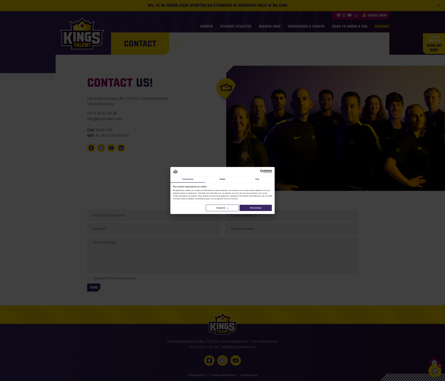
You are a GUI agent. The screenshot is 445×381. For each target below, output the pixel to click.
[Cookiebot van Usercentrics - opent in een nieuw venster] (262, 171)
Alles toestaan (255, 208)
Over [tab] (257, 179)
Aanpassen (220, 208)
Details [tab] (222, 179)
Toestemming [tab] (187, 179)
